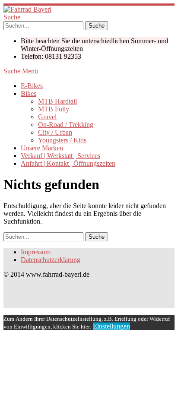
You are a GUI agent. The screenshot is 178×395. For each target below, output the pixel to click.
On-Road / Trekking (65, 124)
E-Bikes (32, 85)
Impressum (36, 252)
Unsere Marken (42, 148)
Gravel (47, 116)
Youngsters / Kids (62, 140)
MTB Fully (53, 109)
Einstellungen (111, 326)
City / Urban (55, 132)
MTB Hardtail (57, 101)
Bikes (28, 93)
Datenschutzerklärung (50, 259)
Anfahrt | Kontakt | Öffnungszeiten (68, 163)
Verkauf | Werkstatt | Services (60, 155)
